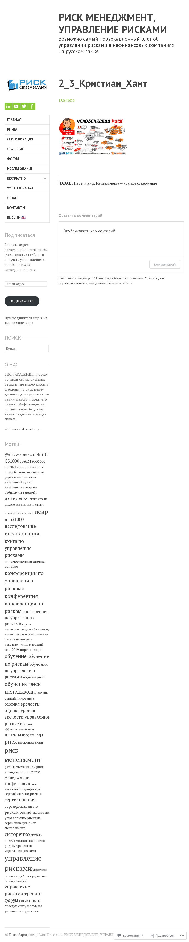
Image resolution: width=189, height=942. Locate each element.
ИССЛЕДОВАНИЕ (20, 168)
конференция (21, 596)
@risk (10, 454)
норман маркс (31, 649)
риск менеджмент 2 (20, 766)
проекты (13, 734)
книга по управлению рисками (18, 548)
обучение (16, 656)
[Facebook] (31, 106)
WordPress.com (50, 935)
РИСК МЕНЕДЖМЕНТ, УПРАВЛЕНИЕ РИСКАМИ (113, 23)
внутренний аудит (18, 482)
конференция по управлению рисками (27, 617)
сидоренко (17, 834)
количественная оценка (25, 561)
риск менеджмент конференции (22, 778)
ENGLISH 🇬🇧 (16, 217)
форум (11, 900)
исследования (22, 533)
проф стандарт (32, 735)
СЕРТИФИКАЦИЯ (20, 139)
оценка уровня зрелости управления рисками (27, 717)
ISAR (24, 461)
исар (41, 511)
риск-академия (30, 742)
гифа (21, 492)
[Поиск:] (27, 348)
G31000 (12, 461)
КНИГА (12, 129)
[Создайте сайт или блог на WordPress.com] (6, 935)
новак (27, 644)
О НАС (12, 198)
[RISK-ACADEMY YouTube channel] (16, 106)
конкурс (11, 566)
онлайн (42, 692)
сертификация (20, 800)
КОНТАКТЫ (16, 208)
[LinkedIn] (8, 106)
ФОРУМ (13, 159)
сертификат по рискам (23, 794)
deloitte (41, 455)
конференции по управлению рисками (24, 581)
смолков (21, 840)
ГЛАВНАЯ (14, 119)
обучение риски (34, 677)
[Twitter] (24, 106)
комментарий (165, 264)
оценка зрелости (22, 704)
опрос (30, 698)
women (21, 467)
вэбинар (11, 493)
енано (33, 499)
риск (11, 741)
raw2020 (10, 467)
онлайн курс (15, 698)
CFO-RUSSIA (24, 455)
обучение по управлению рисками (26, 670)
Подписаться (20, 235)
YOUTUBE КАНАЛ (20, 188)
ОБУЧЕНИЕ (15, 149)
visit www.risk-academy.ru (23, 429)
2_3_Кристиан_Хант (103, 82)
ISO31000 (37, 461)
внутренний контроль (21, 487)
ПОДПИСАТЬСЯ (22, 301)
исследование (20, 526)
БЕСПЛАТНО (16, 178)
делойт (31, 492)
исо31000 (14, 519)
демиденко (17, 498)
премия (30, 729)
